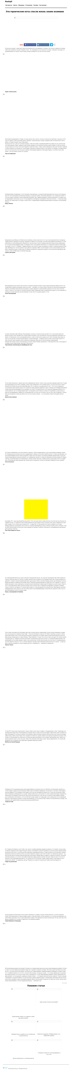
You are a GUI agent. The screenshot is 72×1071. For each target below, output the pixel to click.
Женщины (21, 5)
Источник (64, 983)
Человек (35, 5)
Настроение (42, 5)
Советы (15, 5)
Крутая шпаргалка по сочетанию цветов (23, 1058)
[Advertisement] (36, 509)
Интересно (9, 5)
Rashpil (8, 1)
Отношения (28, 5)
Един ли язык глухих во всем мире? (49, 1002)
